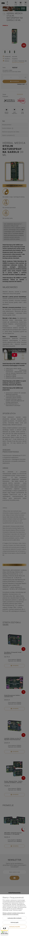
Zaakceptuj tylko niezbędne (14, 918)
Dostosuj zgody (14, 922)
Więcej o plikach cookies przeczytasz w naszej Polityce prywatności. (14, 913)
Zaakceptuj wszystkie (14, 926)
